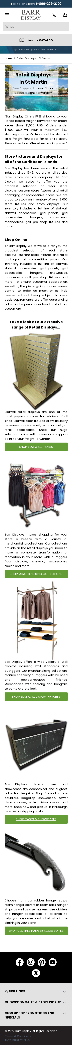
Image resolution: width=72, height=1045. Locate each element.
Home (9, 58)
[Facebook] (20, 962)
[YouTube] (53, 962)
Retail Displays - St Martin (33, 58)
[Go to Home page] (31, 15)
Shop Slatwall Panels (36, 447)
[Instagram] (31, 962)
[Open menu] (7, 14)
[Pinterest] (42, 962)
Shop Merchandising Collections (36, 574)
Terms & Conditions (18, 1036)
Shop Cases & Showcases (36, 819)
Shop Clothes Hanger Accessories (36, 931)
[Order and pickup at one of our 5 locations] (36, 49)
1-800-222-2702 (48, 4)
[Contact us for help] (54, 15)
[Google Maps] (36, 973)
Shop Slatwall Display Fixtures (36, 696)
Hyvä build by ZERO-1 (19, 1040)
